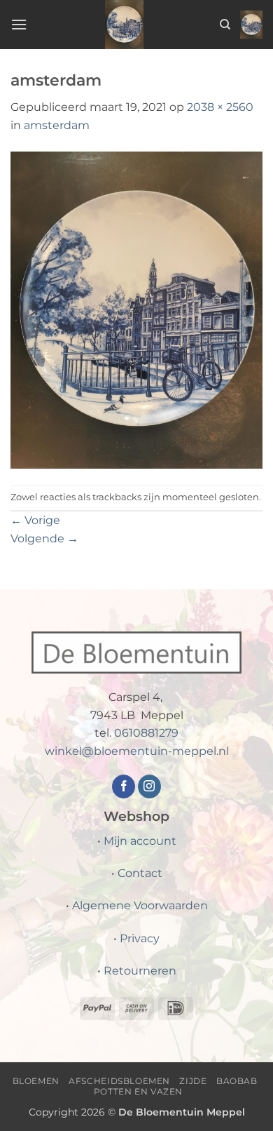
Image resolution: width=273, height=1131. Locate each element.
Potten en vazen (138, 1091)
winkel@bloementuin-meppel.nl (137, 751)
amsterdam (57, 125)
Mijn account (140, 841)
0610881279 (146, 733)
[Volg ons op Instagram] (149, 786)
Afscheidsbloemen (119, 1081)
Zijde (192, 1081)
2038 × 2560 (220, 107)
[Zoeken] (225, 24)
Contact (140, 873)
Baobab (237, 1081)
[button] (18, 24)
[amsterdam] (136, 309)
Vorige (35, 520)
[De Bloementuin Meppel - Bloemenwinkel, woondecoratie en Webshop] (124, 24)
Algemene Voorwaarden (140, 905)
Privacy (140, 938)
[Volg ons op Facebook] (123, 786)
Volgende (44, 538)
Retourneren (140, 970)
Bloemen (36, 1081)
